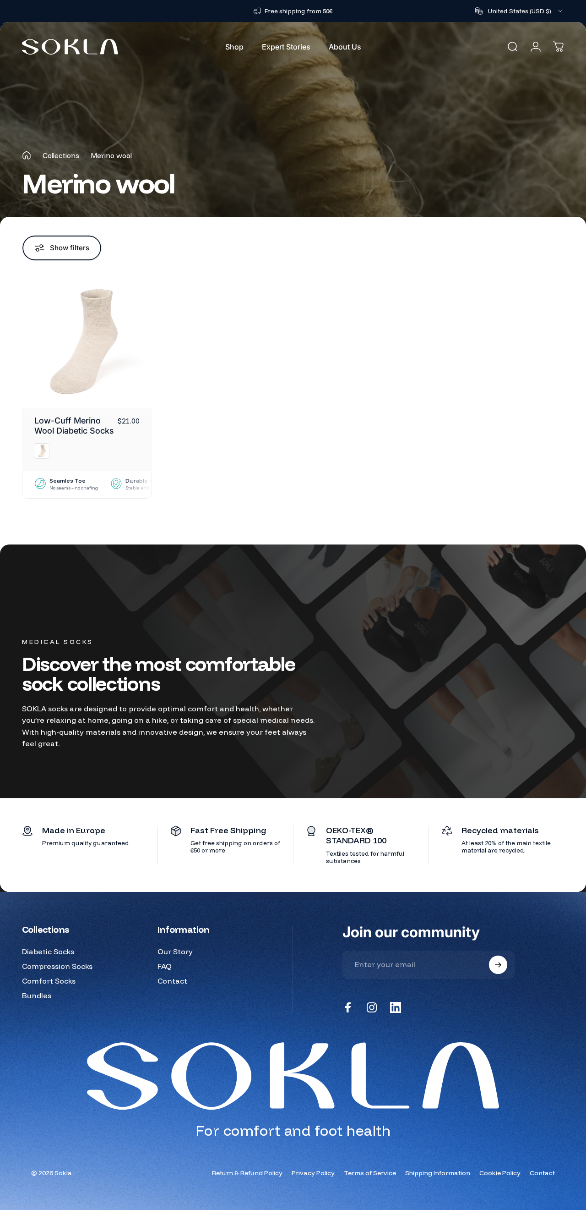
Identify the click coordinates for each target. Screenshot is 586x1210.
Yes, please (295, 648)
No (295, 677)
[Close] (435, 521)
